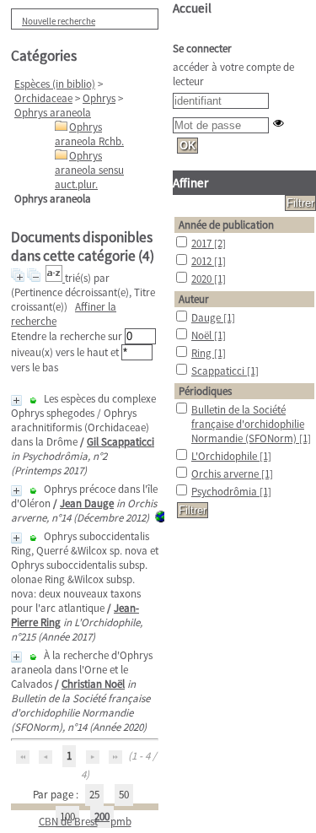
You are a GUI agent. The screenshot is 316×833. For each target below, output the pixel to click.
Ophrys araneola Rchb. (89, 134)
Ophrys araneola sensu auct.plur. (89, 170)
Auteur (194, 299)
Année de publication (226, 225)
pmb (120, 821)
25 (94, 794)
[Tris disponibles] (55, 278)
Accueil (192, 8)
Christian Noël (93, 684)
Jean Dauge (87, 503)
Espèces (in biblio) (54, 84)
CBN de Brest (68, 821)
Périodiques (205, 391)
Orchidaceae (43, 98)
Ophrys (99, 98)
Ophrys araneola (52, 112)
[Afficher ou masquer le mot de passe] (278, 122)
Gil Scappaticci (120, 442)
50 (124, 794)
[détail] (16, 400)
